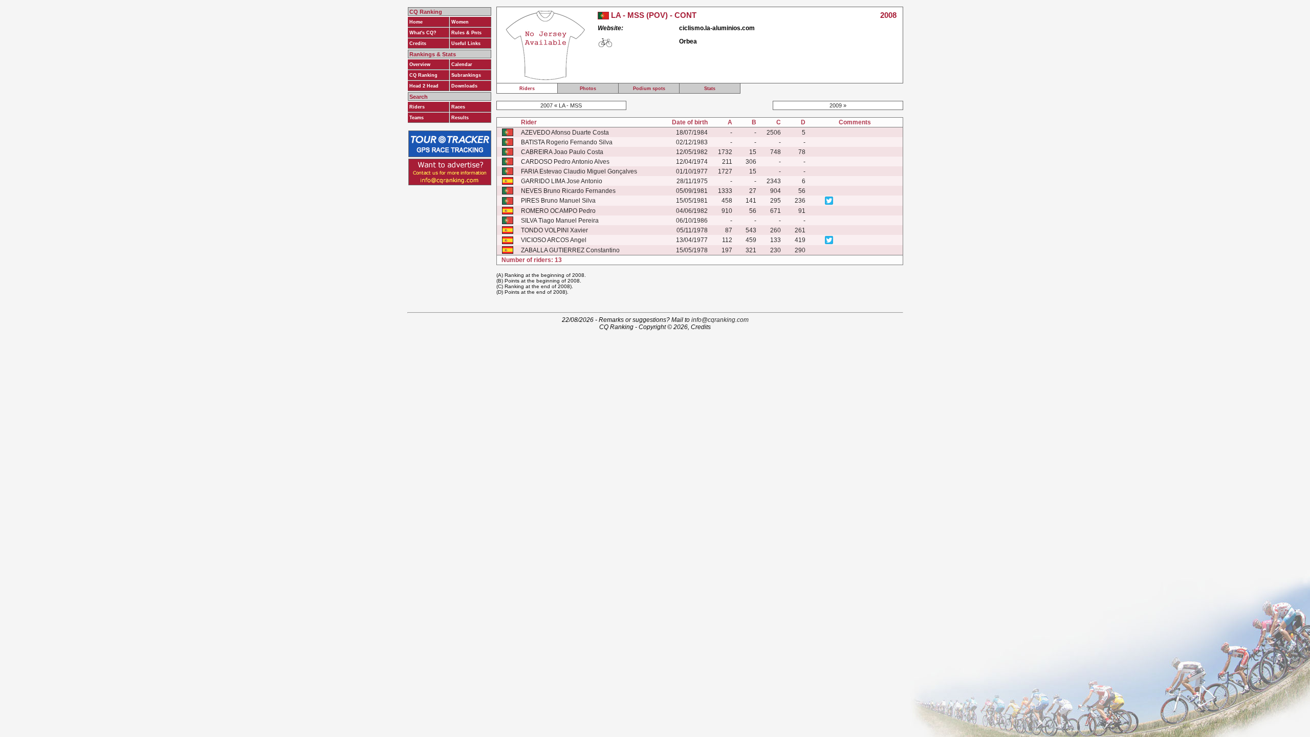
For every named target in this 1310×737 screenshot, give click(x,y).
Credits (417, 43)
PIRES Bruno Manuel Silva (558, 200)
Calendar (461, 64)
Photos (588, 88)
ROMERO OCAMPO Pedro (558, 210)
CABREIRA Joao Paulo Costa (562, 152)
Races (458, 107)
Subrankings (466, 75)
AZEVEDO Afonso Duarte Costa (565, 132)
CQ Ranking (423, 75)
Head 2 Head (424, 86)
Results (460, 117)
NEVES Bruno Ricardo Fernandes (568, 190)
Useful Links (466, 43)
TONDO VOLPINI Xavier (554, 230)
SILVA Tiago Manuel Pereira (560, 220)
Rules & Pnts (466, 32)
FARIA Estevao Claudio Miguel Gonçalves (579, 171)
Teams (416, 117)
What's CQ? (422, 32)
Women (460, 22)
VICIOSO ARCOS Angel (553, 240)
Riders (417, 107)
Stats (709, 88)
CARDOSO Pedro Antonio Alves (565, 161)
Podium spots (649, 88)
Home (416, 22)
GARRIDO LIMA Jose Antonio (561, 181)
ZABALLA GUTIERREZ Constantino (570, 250)
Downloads (464, 86)
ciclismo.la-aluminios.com (717, 28)
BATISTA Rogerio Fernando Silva (567, 142)
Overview (419, 64)
